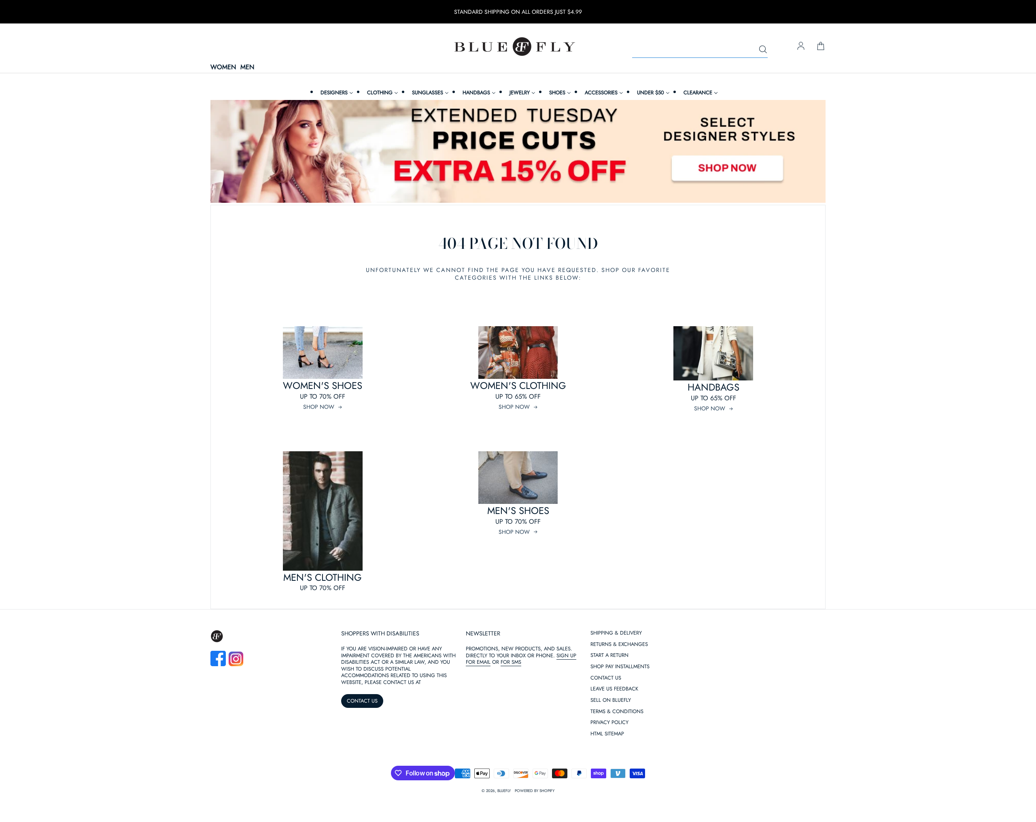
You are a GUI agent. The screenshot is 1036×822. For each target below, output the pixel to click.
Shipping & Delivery (616, 633)
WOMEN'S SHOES (322, 385)
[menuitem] (336, 92)
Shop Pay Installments (620, 666)
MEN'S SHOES (518, 510)
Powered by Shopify (534, 791)
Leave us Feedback (614, 689)
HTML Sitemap (607, 734)
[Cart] (821, 46)
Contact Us (605, 678)
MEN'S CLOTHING (322, 577)
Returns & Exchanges (619, 644)
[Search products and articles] (763, 50)
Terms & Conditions (616, 711)
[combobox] (700, 50)
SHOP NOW (318, 407)
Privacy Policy (609, 722)
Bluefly (504, 791)
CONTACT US (362, 701)
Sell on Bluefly (610, 700)
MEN (247, 67)
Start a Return (609, 655)
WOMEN (223, 67)
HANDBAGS (713, 387)
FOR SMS (511, 662)
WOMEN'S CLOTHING (518, 385)
